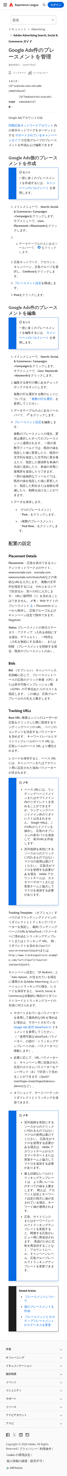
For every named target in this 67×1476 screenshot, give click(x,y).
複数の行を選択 (42, 399)
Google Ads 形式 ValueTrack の (32, 1027)
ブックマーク (19, 72)
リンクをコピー (40, 72)
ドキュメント (17, 29)
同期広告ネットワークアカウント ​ (31, 125)
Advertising (38, 29)
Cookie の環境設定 (18, 1455)
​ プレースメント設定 (27, 283)
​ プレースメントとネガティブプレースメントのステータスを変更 (39, 1321)
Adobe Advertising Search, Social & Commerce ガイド (33, 38)
